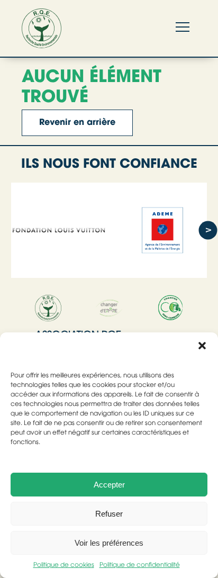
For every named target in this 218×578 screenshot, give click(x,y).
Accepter (109, 484)
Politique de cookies (63, 565)
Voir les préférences (109, 542)
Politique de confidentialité (139, 565)
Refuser (109, 513)
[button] (202, 345)
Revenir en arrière (77, 123)
